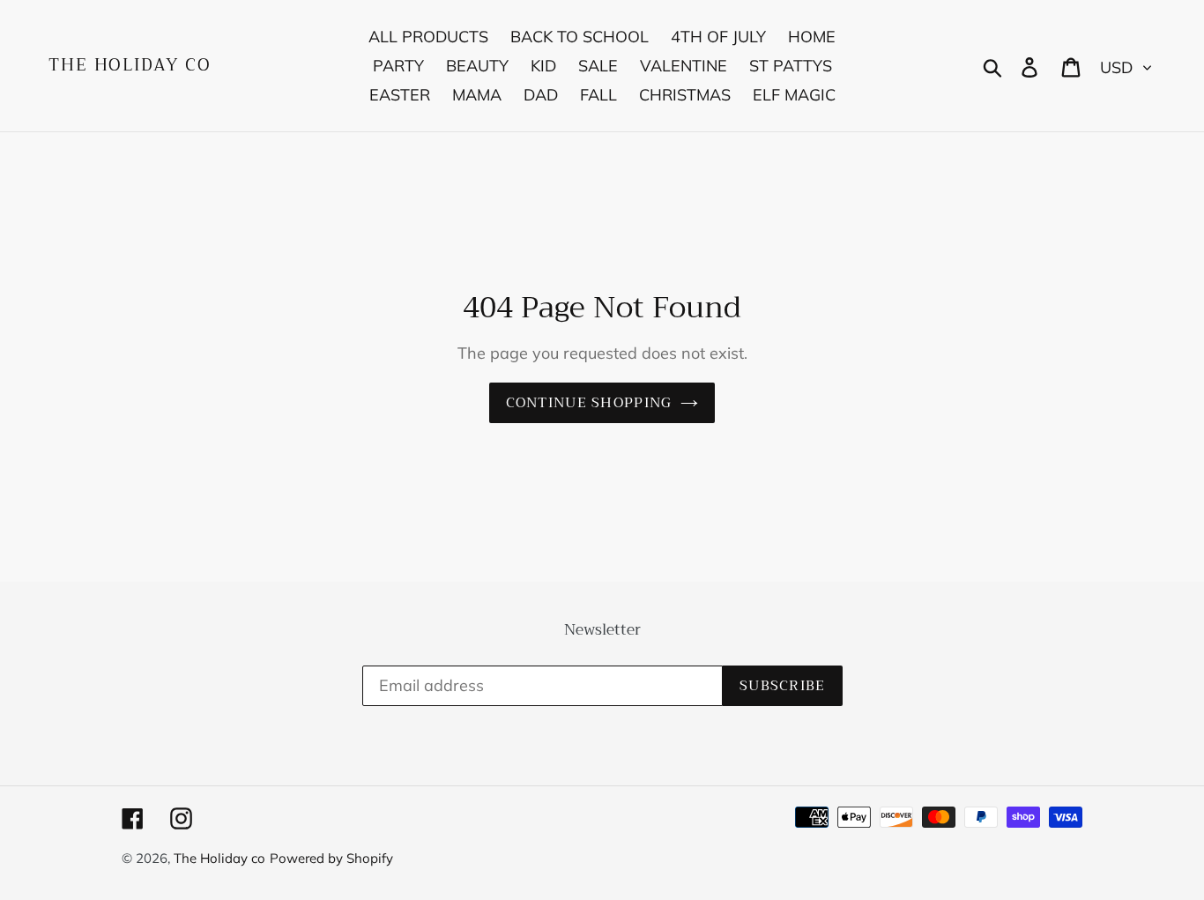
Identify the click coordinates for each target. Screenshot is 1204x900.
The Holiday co (130, 66)
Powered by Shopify (331, 858)
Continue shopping (589, 402)
